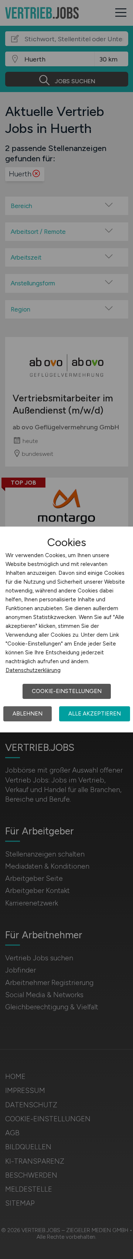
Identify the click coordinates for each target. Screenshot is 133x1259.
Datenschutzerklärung (33, 670)
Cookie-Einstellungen (67, 691)
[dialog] (66, 630)
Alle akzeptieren (94, 713)
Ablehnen (27, 713)
